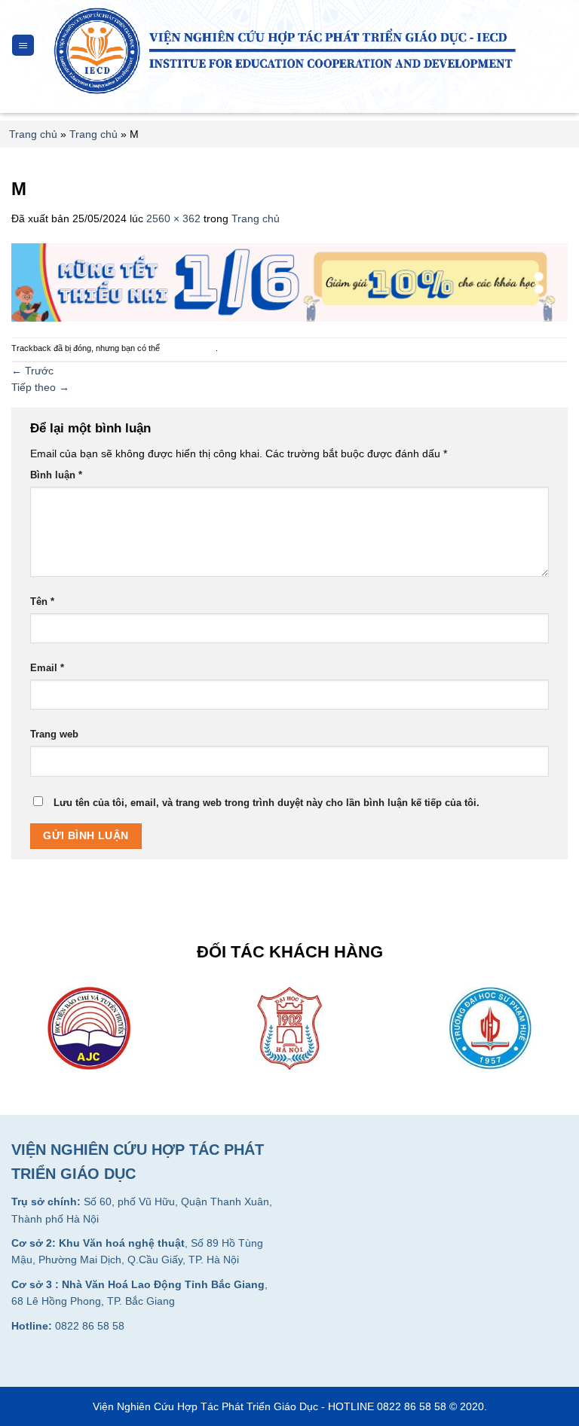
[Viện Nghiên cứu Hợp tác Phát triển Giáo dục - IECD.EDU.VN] (290, 51)
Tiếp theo (40, 387)
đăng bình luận (189, 348)
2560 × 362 (173, 218)
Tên (42, 602)
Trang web (54, 734)
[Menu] (23, 45)
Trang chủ (33, 134)
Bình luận (56, 475)
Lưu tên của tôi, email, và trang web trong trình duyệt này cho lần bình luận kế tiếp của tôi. (266, 803)
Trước (32, 371)
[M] (289, 281)
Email (47, 668)
